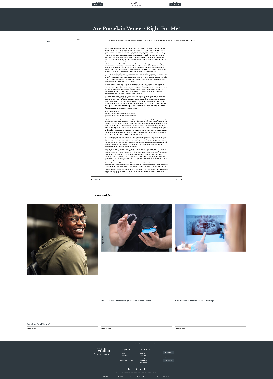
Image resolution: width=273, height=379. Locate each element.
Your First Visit (143, 362)
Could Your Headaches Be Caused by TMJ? (194, 301)
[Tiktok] (144, 369)
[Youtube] (140, 369)
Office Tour (123, 358)
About (118, 10)
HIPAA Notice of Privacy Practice (150, 376)
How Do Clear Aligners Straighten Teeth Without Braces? (126, 301)
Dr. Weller (122, 353)
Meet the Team (124, 355)
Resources (155, 10)
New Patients (143, 360)
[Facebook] (128, 369)
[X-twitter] (132, 369)
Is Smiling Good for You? (38, 324)
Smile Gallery (141, 10)
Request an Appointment (126, 360)
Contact (178, 10)
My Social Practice (136, 376)
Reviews (167, 10)
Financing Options (144, 358)
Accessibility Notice (165, 376)
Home (93, 10)
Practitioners (105, 10)
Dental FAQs (143, 355)
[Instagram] (136, 369)
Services (128, 10)
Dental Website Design (124, 376)
